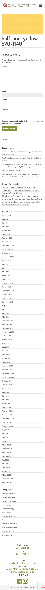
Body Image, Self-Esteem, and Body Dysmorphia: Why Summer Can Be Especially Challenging (21, 165)
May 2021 (6, 437)
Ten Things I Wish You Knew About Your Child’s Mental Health (21, 159)
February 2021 (7, 449)
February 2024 (7, 321)
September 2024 (8, 302)
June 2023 (5, 351)
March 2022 (6, 407)
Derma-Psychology (9, 501)
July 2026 (5, 219)
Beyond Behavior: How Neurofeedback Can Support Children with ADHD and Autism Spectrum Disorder (21, 175)
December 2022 (8, 373)
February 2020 (7, 479)
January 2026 (7, 242)
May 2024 (6, 317)
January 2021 (7, 452)
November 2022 (8, 377)
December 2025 (8, 245)
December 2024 (8, 291)
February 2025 (7, 283)
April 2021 (6, 441)
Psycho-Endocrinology (10, 527)
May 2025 (6, 272)
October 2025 (7, 253)
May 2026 (6, 227)
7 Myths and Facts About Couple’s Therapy (27, 199)
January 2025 (7, 287)
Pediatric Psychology (9, 524)
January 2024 (7, 324)
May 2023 (6, 355)
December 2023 (8, 328)
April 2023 (6, 358)
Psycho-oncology (8, 531)
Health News (7, 512)
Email (4, 100)
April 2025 (6, 276)
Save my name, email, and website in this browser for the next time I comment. (22, 122)
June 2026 (5, 223)
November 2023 (8, 332)
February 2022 (7, 411)
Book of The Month (9, 493)
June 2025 (5, 268)
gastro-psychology (9, 505)
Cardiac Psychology (9, 497)
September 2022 (8, 385)
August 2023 (6, 343)
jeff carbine (6, 199)
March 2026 (6, 234)
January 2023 (7, 370)
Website (5, 109)
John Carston (6, 202)
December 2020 (8, 456)
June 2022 (5, 396)
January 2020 (7, 482)
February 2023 (7, 366)
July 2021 (5, 430)
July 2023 (5, 347)
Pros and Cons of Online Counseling (23, 187)
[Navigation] (40, 5)
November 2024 (8, 294)
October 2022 (7, 381)
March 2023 (6, 362)
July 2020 (5, 460)
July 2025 (5, 264)
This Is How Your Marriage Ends (13, 170)
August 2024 (6, 306)
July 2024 (5, 309)
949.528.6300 (22, 548)
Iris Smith (5, 187)
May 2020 (6, 467)
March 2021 (6, 445)
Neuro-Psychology (9, 516)
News (4, 520)
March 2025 (6, 279)
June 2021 (5, 434)
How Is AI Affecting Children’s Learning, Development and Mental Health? (21, 153)
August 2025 (6, 260)
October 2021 (7, 422)
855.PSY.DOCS (22, 554)
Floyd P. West (6, 190)
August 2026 (6, 215)
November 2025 (8, 249)
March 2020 (6, 475)
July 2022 (5, 392)
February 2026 (7, 238)
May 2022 (6, 400)
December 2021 (8, 418)
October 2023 (7, 336)
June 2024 (5, 313)
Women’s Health (8, 535)
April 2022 (6, 403)
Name (4, 91)
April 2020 (6, 471)
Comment (6, 67)
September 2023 (8, 339)
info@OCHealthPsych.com (22, 563)
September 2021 (8, 426)
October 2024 (7, 298)
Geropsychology (8, 509)
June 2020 (5, 464)
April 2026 (6, 230)
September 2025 (8, 257)
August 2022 (6, 388)
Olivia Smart (6, 196)
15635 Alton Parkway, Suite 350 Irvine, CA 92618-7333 (22, 570)
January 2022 (7, 415)
